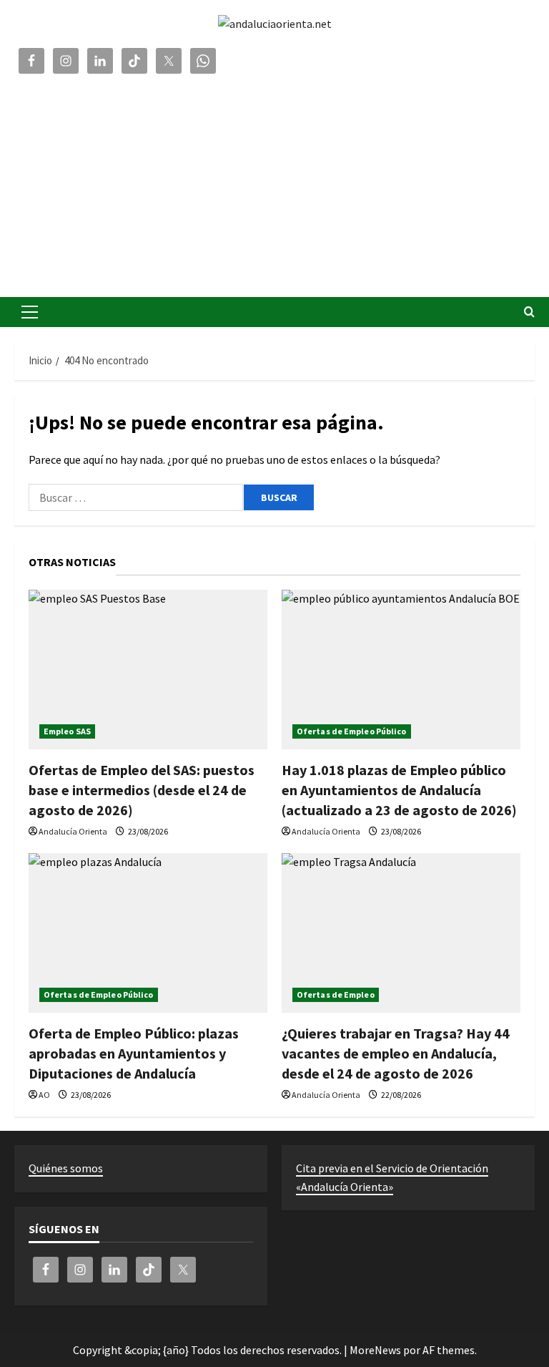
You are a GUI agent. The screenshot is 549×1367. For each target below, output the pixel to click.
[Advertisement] (274, 182)
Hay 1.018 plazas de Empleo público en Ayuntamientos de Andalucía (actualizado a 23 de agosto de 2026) (399, 790)
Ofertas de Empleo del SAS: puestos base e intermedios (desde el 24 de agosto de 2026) (141, 790)
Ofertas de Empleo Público (352, 731)
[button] (29, 312)
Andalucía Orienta (73, 831)
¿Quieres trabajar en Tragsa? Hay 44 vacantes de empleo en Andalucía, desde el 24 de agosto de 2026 (396, 1053)
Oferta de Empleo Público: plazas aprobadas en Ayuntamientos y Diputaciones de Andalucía (134, 1053)
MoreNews (375, 1350)
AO (44, 1094)
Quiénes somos (66, 1168)
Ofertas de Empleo (336, 994)
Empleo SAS (67, 731)
